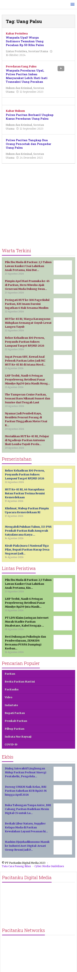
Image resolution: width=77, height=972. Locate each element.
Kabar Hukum (15, 111)
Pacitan (10, 673)
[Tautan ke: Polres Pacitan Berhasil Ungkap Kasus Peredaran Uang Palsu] (63, 114)
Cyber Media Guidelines (49, 866)
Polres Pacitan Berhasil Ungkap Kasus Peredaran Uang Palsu (29, 116)
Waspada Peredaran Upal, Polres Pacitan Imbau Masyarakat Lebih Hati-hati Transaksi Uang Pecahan (26, 76)
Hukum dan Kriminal (19, 88)
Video (8, 697)
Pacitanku (12, 689)
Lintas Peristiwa (16, 51)
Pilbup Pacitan (14, 728)
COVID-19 (11, 744)
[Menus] (72, 4)
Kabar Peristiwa (17, 33)
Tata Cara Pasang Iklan (16, 866)
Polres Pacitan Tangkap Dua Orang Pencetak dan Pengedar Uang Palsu (28, 143)
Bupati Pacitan (15, 713)
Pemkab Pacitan (16, 721)
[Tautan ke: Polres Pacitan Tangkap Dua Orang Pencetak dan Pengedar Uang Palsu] (63, 143)
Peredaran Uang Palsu (21, 66)
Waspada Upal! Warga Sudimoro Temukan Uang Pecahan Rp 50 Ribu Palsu (25, 41)
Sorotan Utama (38, 51)
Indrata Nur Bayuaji (18, 736)
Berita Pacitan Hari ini (20, 681)
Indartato (11, 705)
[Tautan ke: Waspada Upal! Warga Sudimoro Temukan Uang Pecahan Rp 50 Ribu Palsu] (63, 37)
